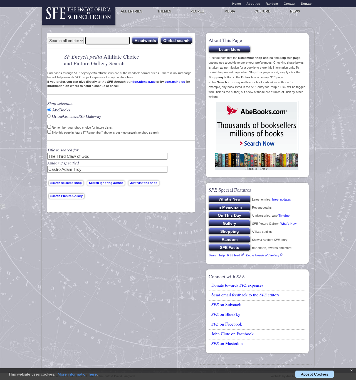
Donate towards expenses (237, 285)
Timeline (284, 215)
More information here (77, 374)
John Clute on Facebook (232, 333)
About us (253, 3)
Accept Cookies (314, 374)
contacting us (175, 81)
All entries (131, 11)
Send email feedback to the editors (245, 295)
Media (229, 11)
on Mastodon (227, 343)
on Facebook (226, 324)
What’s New (288, 223)
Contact (289, 3)
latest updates (281, 199)
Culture (262, 11)
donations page (143, 81)
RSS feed (233, 255)
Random (272, 3)
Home (236, 3)
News (295, 11)
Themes (164, 11)
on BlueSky (225, 314)
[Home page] (78, 16)
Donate (306, 3)
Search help (217, 255)
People (197, 11)
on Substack (226, 304)
